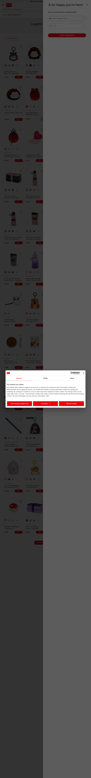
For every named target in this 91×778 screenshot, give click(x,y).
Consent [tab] (19, 378)
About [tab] (72, 378)
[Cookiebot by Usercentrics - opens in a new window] (72, 373)
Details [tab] (45, 378)
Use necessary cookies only (19, 403)
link (47, 396)
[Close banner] (83, 373)
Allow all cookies (71, 403)
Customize (44, 403)
